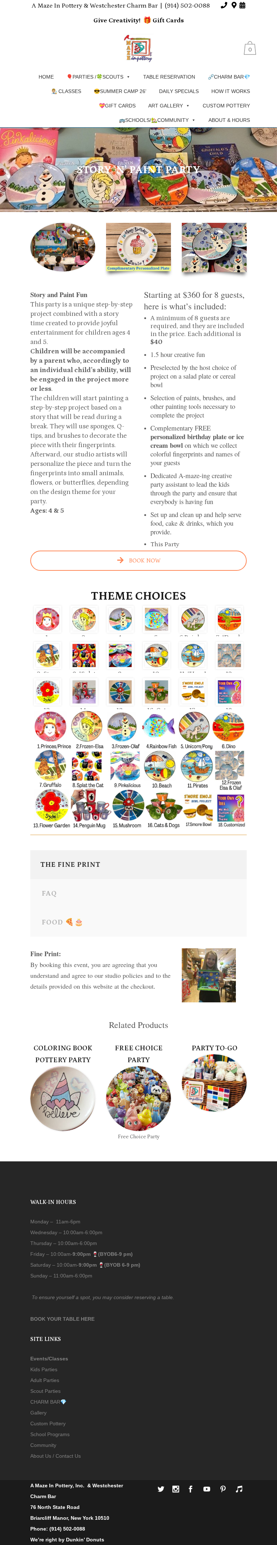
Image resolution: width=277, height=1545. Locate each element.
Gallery (38, 1413)
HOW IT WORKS (230, 91)
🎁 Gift (153, 20)
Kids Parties (43, 1369)
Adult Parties (44, 1380)
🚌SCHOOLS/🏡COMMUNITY (154, 120)
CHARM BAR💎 (48, 1402)
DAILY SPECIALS (179, 91)
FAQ (49, 893)
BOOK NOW (144, 560)
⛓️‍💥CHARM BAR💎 (229, 77)
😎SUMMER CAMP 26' (120, 91)
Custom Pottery (48, 1423)
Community (43, 1445)
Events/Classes (49, 1358)
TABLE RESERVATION (169, 77)
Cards (174, 20)
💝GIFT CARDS (117, 106)
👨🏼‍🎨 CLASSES (66, 91)
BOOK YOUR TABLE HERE (62, 1319)
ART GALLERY (165, 106)
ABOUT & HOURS (229, 120)
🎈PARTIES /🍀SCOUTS (94, 77)
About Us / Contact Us (55, 1456)
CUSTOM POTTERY (226, 106)
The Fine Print (70, 865)
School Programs (50, 1434)
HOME (46, 77)
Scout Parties (45, 1391)
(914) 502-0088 (187, 5)
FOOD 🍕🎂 (63, 922)
